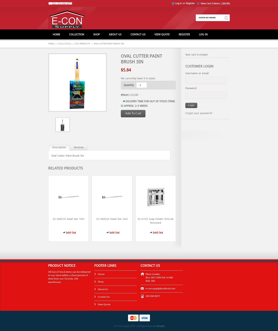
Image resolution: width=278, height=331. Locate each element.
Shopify (161, 326)
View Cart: (215, 3)
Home (56, 34)
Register (190, 3)
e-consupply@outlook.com (160, 288)
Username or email (197, 73)
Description (59, 147)
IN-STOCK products (65, 44)
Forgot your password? (198, 113)
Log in (178, 3)
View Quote (162, 34)
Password (190, 88)
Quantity (129, 85)
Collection (76, 34)
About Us (115, 34)
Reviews (79, 147)
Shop (96, 34)
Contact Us (137, 34)
